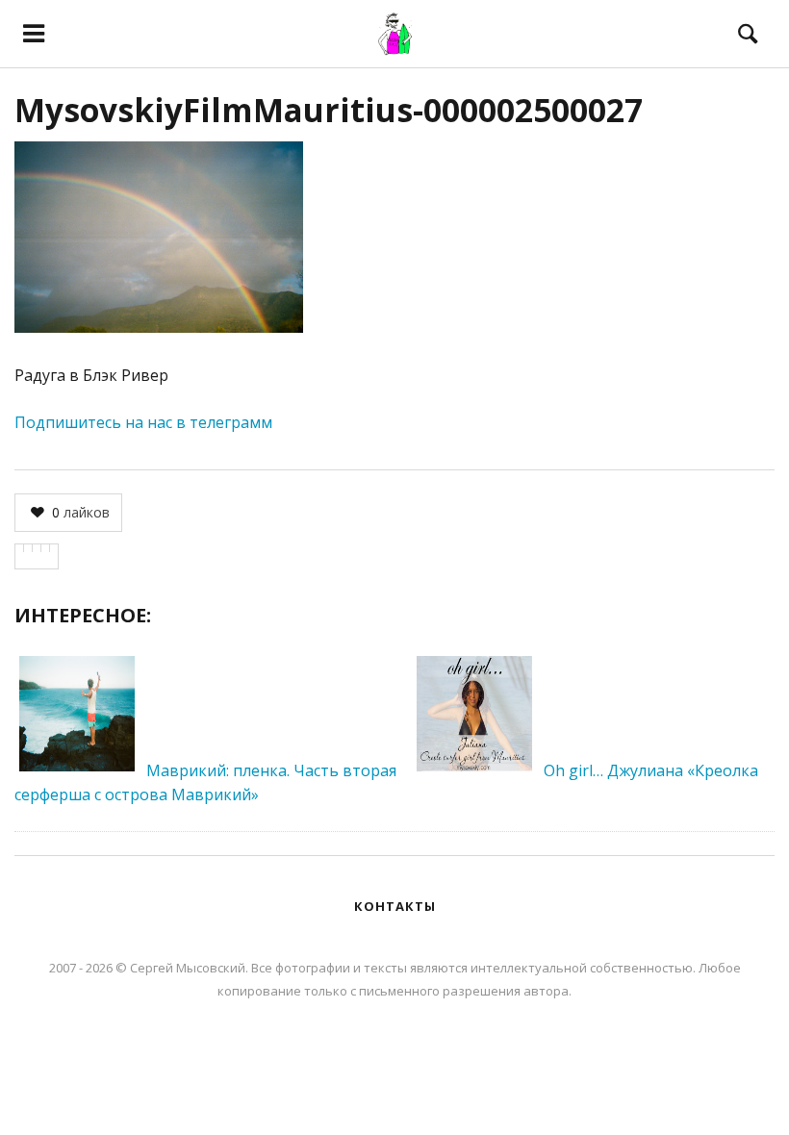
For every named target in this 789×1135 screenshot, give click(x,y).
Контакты (395, 906)
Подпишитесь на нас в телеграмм (143, 422)
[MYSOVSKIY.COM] (395, 33)
